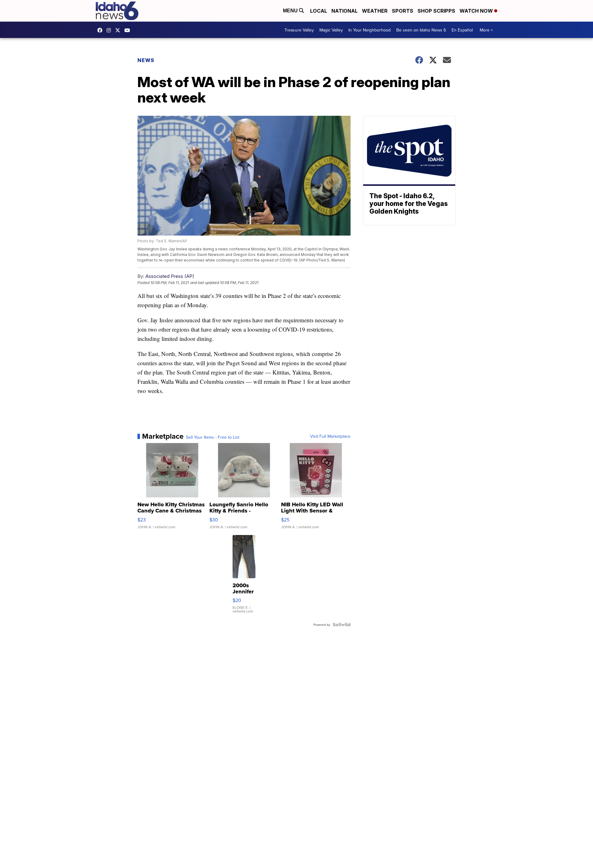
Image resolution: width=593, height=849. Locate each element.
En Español (462, 30)
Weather (375, 11)
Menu (291, 10)
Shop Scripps (436, 11)
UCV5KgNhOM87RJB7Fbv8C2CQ (128, 30)
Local (318, 11)
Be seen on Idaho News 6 (421, 30)
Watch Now (477, 11)
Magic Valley (331, 30)
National (344, 11)
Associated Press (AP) (169, 276)
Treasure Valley (299, 30)
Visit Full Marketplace (330, 436)
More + (486, 30)
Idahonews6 (101, 30)
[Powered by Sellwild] (342, 624)
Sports (402, 11)
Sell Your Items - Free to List (212, 437)
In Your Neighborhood (369, 30)
